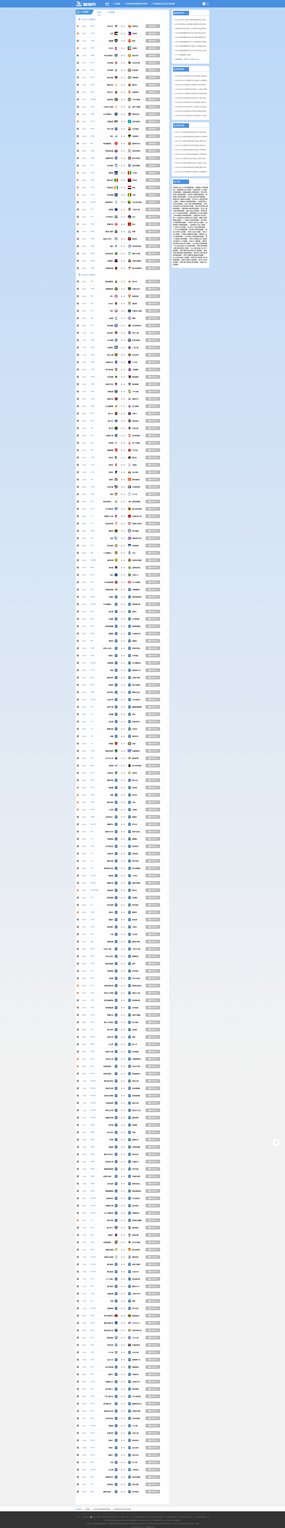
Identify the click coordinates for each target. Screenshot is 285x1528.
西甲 (92, 281)
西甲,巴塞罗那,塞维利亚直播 (193, 255)
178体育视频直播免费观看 (136, 3)
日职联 (93, 340)
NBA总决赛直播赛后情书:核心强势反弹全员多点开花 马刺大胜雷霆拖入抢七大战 (191, 33)
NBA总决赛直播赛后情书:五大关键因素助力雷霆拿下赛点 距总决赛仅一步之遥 (191, 42)
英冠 (92, 897)
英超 (92, 318)
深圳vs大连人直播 (194, 232)
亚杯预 (93, 48)
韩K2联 (93, 1433)
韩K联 (92, 413)
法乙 (92, 714)
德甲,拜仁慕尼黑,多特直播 (189, 262)
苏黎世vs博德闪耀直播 (195, 194)
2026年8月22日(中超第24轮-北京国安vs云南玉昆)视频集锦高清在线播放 (191, 107)
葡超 (92, 941)
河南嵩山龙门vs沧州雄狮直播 (183, 187)
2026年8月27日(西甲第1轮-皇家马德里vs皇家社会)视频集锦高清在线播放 (191, 76)
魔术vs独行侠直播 (192, 211)
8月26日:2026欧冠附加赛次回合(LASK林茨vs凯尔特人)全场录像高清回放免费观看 (191, 163)
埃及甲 (93, 63)
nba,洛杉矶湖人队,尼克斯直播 (184, 246)
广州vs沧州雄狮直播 (180, 229)
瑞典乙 (93, 567)
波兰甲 (93, 509)
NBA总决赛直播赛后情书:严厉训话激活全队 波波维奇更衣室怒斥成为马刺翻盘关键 (191, 50)
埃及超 (93, 129)
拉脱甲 (93, 1316)
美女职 (93, 1015)
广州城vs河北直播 (179, 227)
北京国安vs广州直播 (180, 241)
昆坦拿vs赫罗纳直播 (196, 229)
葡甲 (92, 641)
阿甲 (92, 971)
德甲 (92, 296)
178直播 (116, 3)
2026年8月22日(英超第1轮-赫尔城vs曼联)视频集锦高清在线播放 (191, 111)
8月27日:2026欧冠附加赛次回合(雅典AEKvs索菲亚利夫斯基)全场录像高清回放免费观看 (191, 137)
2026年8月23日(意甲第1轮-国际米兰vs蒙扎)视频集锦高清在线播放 (191, 98)
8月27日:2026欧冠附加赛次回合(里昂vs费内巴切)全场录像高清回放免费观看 (191, 141)
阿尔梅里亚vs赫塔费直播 (182, 215)
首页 (107, 3)
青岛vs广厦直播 (194, 241)
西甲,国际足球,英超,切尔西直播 (191, 250)
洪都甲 (93, 1051)
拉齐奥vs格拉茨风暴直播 (196, 197)
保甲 (92, 501)
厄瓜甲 (93, 963)
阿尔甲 (93, 773)
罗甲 (92, 165)
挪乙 (92, 1301)
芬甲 (92, 209)
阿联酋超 (93, 99)
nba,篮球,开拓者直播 (199, 243)
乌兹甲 (93, 107)
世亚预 (93, 33)
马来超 (93, 41)
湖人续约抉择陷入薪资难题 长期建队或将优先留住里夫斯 (191, 24)
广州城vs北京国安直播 (191, 220)
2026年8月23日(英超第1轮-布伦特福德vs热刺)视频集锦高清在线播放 (191, 102)
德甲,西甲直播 (202, 246)
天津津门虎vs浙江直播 (195, 222)
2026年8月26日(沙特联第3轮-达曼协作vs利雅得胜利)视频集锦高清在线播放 (191, 80)
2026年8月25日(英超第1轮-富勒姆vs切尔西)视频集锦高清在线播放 (191, 85)
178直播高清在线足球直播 (163, 3)
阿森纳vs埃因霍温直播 (187, 201)
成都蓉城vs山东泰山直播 (198, 213)
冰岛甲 (93, 919)
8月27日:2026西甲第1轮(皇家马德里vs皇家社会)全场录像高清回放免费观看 (191, 145)
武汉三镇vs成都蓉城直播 (193, 204)
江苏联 (93, 457)
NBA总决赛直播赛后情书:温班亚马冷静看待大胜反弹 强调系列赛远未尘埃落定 (191, 46)
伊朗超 (93, 239)
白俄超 (93, 158)
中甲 (92, 1484)
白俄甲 (93, 114)
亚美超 (93, 151)
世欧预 (93, 224)
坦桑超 (93, 55)
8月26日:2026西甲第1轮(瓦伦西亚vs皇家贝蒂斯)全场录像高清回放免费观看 (191, 158)
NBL (92, 1220)
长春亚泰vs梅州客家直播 (190, 208)
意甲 (92, 303)
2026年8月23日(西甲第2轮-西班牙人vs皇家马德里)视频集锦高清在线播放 (191, 89)
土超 (92, 868)
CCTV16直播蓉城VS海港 (182, 55)
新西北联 (93, 1081)
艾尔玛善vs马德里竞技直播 (194, 236)
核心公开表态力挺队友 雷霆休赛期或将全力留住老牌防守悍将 (191, 20)
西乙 (92, 905)
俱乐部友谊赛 (95, 890)
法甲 (92, 311)
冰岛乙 (93, 934)
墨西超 (93, 1037)
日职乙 (93, 1228)
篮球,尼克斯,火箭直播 (188, 260)
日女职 (93, 1242)
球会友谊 (93, 202)
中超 (92, 333)
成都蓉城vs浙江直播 (184, 190)
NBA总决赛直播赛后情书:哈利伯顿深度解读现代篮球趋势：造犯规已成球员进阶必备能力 (191, 37)
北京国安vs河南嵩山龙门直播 (187, 218)
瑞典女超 (93, 604)
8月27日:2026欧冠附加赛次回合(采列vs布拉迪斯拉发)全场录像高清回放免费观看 (191, 132)
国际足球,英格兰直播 (181, 248)
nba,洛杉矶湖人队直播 (181, 257)
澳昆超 (93, 1191)
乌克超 (93, 1382)
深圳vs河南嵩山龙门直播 (197, 239)
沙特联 (93, 268)
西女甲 (93, 1404)
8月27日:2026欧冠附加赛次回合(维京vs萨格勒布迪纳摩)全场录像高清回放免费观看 (191, 150)
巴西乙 (93, 978)
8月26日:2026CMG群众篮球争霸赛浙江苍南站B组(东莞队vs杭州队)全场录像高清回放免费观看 (191, 154)
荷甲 (92, 707)
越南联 (93, 26)
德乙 (92, 538)
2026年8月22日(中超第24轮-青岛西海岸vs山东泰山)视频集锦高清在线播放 (191, 115)
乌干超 (93, 670)
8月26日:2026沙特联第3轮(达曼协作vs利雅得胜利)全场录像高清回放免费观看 (191, 172)
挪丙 (92, 582)
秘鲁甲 (93, 949)
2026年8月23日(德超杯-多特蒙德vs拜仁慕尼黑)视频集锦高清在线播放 (191, 93)
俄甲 (92, 553)
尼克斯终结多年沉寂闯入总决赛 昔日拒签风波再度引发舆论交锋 (191, 28)
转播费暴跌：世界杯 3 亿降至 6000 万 (187, 59)
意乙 (92, 839)
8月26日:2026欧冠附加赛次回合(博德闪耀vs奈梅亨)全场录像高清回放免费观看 (191, 167)
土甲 (92, 516)
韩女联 (93, 1323)
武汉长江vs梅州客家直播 (196, 227)
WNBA (93, 985)
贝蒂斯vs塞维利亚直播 (189, 234)
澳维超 (93, 1132)
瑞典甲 (93, 633)
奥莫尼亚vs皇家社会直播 (181, 199)
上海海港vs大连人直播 (197, 225)
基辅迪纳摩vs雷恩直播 (191, 192)
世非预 (93, 173)
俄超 (92, 143)
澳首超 (93, 1184)
